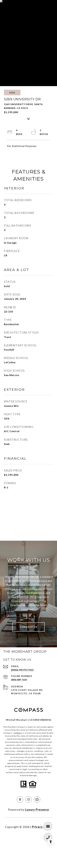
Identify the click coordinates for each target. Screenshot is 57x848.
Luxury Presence (37, 809)
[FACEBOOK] (20, 799)
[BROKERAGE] (37, 799)
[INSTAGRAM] (28, 799)
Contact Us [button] (28, 627)
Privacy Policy (42, 827)
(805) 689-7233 (19, 679)
